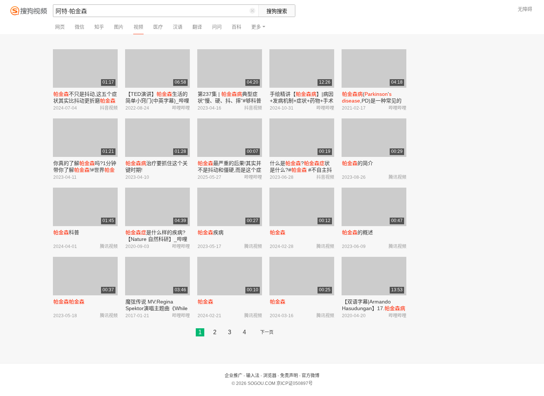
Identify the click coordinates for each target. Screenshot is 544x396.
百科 (236, 27)
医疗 (158, 27)
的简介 (357, 163)
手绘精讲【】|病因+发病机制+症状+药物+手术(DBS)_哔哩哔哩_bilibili (301, 100)
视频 (138, 27)
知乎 (99, 27)
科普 (66, 232)
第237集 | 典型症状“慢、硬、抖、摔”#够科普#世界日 (229, 100)
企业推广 (233, 375)
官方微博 (310, 375)
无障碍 (525, 9)
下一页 (266, 332)
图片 (119, 27)
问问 (217, 27)
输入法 (252, 375)
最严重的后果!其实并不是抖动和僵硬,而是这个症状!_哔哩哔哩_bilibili (229, 169)
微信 (79, 27)
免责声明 (289, 375)
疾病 (211, 232)
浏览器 (269, 375)
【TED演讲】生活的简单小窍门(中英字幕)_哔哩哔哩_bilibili (157, 100)
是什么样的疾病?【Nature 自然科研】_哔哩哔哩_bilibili (156, 239)
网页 (60, 27)
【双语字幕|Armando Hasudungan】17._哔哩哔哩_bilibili (373, 308)
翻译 (197, 27)
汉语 (177, 27)
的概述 (357, 232)
